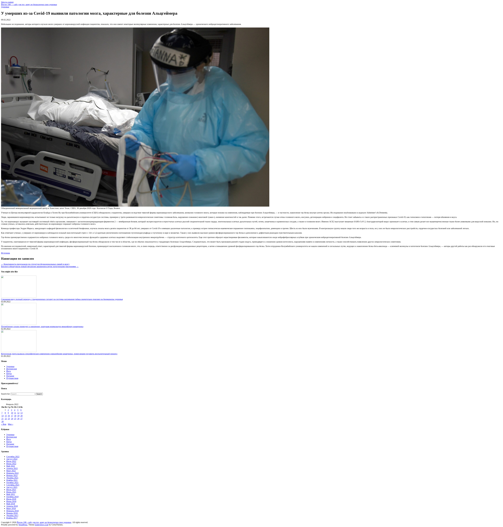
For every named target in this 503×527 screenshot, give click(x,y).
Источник (5, 253)
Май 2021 (10, 494)
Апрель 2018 (12, 506)
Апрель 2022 (12, 468)
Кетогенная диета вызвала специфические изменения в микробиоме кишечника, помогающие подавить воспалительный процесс (59, 354)
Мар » (10, 424)
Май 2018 (10, 504)
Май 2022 (10, 466)
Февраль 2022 (12, 473)
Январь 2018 (12, 513)
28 (2, 421)
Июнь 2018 (11, 501)
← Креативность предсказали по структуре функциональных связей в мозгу (35, 264)
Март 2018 (11, 508)
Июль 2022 (11, 461)
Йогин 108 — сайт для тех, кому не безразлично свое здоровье (29, 4)
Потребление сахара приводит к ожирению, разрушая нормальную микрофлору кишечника (42, 326)
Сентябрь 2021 (12, 485)
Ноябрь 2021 (12, 480)
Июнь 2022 (11, 464)
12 (18, 413)
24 (12, 418)
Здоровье (5, 7)
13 (21, 413)
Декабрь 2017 (12, 515)
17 (12, 416)
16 (9, 416)
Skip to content (7, 2)
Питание (10, 376)
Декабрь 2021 (12, 478)
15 (6, 416)
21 (2, 418)
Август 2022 (11, 459)
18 (15, 416)
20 (21, 416)
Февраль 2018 (12, 511)
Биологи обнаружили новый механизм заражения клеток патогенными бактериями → (40, 266)
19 (18, 416)
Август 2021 (11, 487)
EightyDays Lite (41, 525)
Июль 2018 (11, 499)
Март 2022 (11, 471)
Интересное (11, 369)
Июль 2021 (11, 489)
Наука (9, 373)
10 (12, 413)
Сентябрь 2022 (12, 456)
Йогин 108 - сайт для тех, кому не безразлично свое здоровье (44, 522)
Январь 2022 (12, 475)
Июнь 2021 (11, 492)
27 (21, 418)
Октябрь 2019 (12, 497)
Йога (8, 371)
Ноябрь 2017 (12, 518)
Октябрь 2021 (12, 482)
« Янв (3, 424)
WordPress (22, 525)
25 (15, 418)
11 (15, 413)
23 (9, 418)
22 (6, 418)
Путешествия (12, 378)
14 (2, 416)
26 (18, 418)
